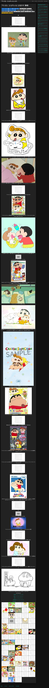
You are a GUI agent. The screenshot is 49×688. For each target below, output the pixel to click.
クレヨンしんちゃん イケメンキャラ (43, 33)
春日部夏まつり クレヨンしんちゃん (18, 599)
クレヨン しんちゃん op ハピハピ (43, 26)
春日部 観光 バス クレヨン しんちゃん (18, 601)
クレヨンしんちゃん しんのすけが (43, 31)
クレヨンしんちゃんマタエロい (42, 38)
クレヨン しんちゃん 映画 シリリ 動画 (7, 11)
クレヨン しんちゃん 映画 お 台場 (29, 11)
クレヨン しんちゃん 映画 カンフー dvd (25, 8)
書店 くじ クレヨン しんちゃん (18, 596)
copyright (45, 1)
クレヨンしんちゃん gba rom (42, 44)
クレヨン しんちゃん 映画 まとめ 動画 (7, 12)
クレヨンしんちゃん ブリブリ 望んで (43, 47)
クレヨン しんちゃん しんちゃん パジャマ (43, 21)
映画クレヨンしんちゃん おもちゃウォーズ (43, 18)
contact (36, 1)
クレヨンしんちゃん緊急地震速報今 (42, 7)
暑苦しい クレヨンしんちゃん (18, 597)
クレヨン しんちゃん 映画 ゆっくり (42, 13)
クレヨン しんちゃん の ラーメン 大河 (42, 15)
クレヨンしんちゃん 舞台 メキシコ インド (43, 10)
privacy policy (40, 1)
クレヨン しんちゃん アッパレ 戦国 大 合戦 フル (42, 23)
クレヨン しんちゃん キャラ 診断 (42, 42)
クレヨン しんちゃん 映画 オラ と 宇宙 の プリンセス (24, 10)
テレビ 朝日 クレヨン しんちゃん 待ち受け (42, 36)
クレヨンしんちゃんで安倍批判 (42, 50)
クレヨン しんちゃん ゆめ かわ (42, 48)
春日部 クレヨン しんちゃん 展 (18, 594)
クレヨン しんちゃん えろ (9, 1)
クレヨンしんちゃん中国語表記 (42, 28)
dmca (33, 1)
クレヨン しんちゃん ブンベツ (42, 52)
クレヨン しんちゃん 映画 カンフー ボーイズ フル (9, 10)
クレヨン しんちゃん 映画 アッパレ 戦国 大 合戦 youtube (10, 8)
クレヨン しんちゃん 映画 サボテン (19, 11)
